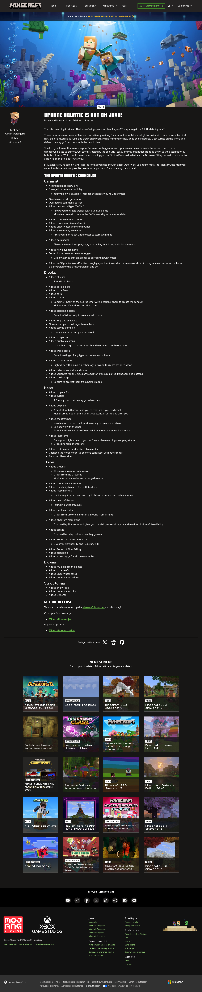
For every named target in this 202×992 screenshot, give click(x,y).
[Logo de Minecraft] (25, 6)
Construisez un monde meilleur (101, 952)
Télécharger (129, 948)
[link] (68, 900)
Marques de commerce (49, 986)
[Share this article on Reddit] (113, 642)
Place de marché (131, 922)
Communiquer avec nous (135, 952)
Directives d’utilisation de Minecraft (18, 944)
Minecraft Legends (96, 932)
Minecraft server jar (60, 619)
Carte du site (130, 945)
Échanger (128, 964)
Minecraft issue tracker (62, 630)
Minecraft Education (97, 936)
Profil (127, 960)
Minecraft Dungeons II (98, 925)
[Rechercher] (171, 6)
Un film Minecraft (96, 955)
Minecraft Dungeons (97, 929)
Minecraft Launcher (94, 607)
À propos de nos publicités (72, 986)
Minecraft (93, 922)
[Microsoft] (175, 982)
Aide (126, 937)
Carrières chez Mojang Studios (101, 948)
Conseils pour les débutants (136, 934)
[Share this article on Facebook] (122, 642)
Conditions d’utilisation (138, 982)
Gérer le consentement (44, 944)
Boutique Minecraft (132, 925)
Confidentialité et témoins (49, 982)
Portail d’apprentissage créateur (102, 945)
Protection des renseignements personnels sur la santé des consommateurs (94, 982)
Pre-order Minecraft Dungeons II (109, 16)
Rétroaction (129, 941)
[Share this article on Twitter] (104, 642)
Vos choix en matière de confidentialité (124, 986)
